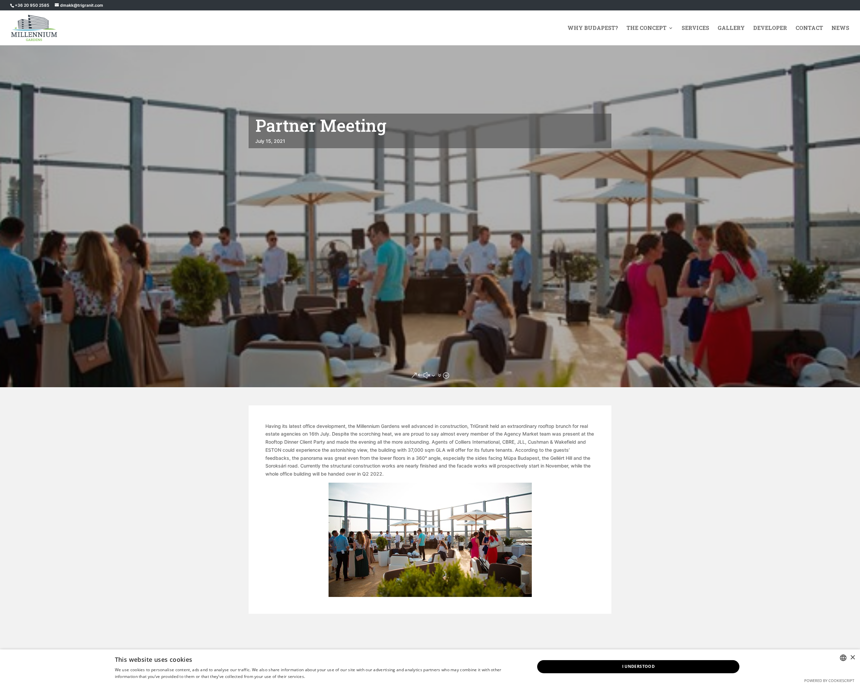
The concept (646, 28)
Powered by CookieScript (829, 680)
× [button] (852, 657)
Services (695, 28)
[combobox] (843, 657)
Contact (809, 28)
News (840, 28)
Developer (770, 28)
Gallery (731, 28)
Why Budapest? (592, 28)
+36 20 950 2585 (32, 5)
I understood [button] (638, 666)
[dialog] (430, 666)
